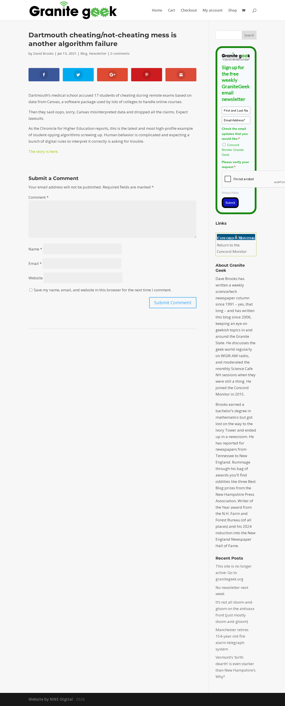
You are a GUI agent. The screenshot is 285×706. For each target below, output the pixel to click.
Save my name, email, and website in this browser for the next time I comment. (102, 289)
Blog (83, 53)
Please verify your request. (235, 164)
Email (35, 263)
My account (212, 11)
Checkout (189, 11)
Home (157, 11)
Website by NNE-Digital (50, 699)
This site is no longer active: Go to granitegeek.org (234, 573)
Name (35, 249)
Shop (232, 11)
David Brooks (43, 53)
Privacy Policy (230, 192)
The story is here (42, 151)
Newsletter (98, 53)
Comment (38, 197)
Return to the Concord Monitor (232, 248)
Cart (171, 11)
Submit (230, 202)
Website (35, 277)
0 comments (120, 53)
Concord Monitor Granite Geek (233, 150)
